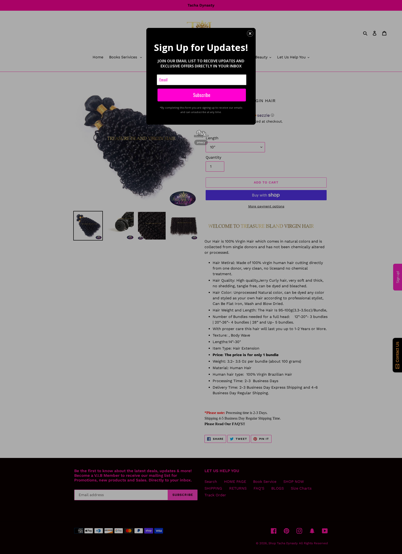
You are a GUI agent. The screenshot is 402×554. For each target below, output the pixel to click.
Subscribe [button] (201, 94)
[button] (250, 33)
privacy (201, 142)
